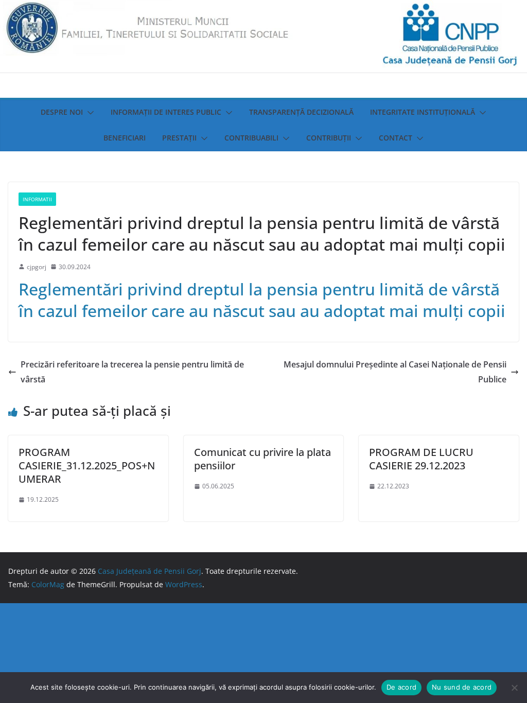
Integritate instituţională (422, 112)
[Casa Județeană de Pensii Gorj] (263, 7)
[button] (88, 112)
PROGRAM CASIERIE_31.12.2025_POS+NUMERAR (87, 465)
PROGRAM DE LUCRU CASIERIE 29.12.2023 (421, 458)
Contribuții (328, 138)
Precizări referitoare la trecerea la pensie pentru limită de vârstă (132, 372)
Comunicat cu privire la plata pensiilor (262, 458)
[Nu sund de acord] (514, 687)
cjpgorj (36, 266)
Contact (395, 138)
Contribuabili (251, 138)
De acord (401, 687)
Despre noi (62, 112)
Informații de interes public (166, 112)
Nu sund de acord (461, 687)
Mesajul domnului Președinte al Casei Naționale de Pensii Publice (395, 372)
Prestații (179, 138)
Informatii (37, 199)
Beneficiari (124, 138)
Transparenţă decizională (301, 112)
